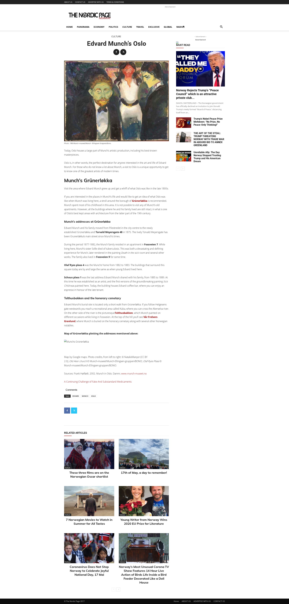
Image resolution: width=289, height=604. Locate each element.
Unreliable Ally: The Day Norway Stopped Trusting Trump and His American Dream (207, 157)
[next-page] (118, 589)
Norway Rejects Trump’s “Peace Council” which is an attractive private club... (197, 94)
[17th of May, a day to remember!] (144, 454)
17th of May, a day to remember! (144, 472)
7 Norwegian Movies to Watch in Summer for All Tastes (89, 521)
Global (168, 26)
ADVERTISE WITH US (96, 2)
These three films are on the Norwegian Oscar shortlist (89, 474)
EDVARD (75, 396)
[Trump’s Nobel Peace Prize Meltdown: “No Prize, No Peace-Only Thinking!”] (183, 122)
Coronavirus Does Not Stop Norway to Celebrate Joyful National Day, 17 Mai (89, 570)
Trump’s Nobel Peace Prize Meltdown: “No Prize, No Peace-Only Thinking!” (208, 121)
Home (69, 26)
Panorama (83, 26)
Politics (113, 26)
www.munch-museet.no (134, 373)
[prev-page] (113, 589)
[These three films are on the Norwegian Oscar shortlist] (89, 454)
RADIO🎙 (180, 26)
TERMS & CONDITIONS (115, 2)
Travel (140, 26)
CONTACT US (80, 2)
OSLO (93, 396)
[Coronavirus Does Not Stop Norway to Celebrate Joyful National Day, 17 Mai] (89, 548)
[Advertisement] (170, 15)
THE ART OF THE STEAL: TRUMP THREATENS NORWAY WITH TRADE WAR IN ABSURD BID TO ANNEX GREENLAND (209, 139)
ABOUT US (68, 2)
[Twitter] (123, 52)
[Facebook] (116, 52)
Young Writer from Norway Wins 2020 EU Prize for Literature (143, 521)
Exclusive (154, 26)
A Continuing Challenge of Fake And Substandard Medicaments (98, 381)
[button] (221, 27)
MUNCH (85, 396)
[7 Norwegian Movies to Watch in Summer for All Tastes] (89, 501)
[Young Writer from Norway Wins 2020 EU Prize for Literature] (144, 501)
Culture (127, 26)
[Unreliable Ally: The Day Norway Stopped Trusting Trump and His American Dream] (183, 156)
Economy (99, 26)
